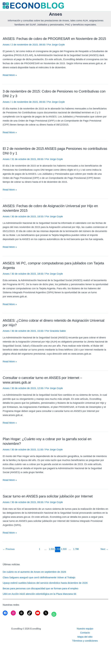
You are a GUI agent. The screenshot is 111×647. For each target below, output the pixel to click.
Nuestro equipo (85, 628)
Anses (6, 44)
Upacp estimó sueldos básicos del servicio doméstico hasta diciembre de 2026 (45, 583)
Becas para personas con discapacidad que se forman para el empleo (40, 588)
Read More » (10, 75)
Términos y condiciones (85, 640)
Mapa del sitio (84, 636)
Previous (9, 549)
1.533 (63, 549)
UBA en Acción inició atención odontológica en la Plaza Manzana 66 (39, 594)
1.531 (51, 549)
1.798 (76, 549)
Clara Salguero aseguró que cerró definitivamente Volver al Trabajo (39, 577)
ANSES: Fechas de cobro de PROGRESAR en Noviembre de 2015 (54, 39)
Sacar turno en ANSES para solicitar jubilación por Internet (48, 496)
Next (104, 549)
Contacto (85, 632)
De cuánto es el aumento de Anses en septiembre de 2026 (34, 572)
